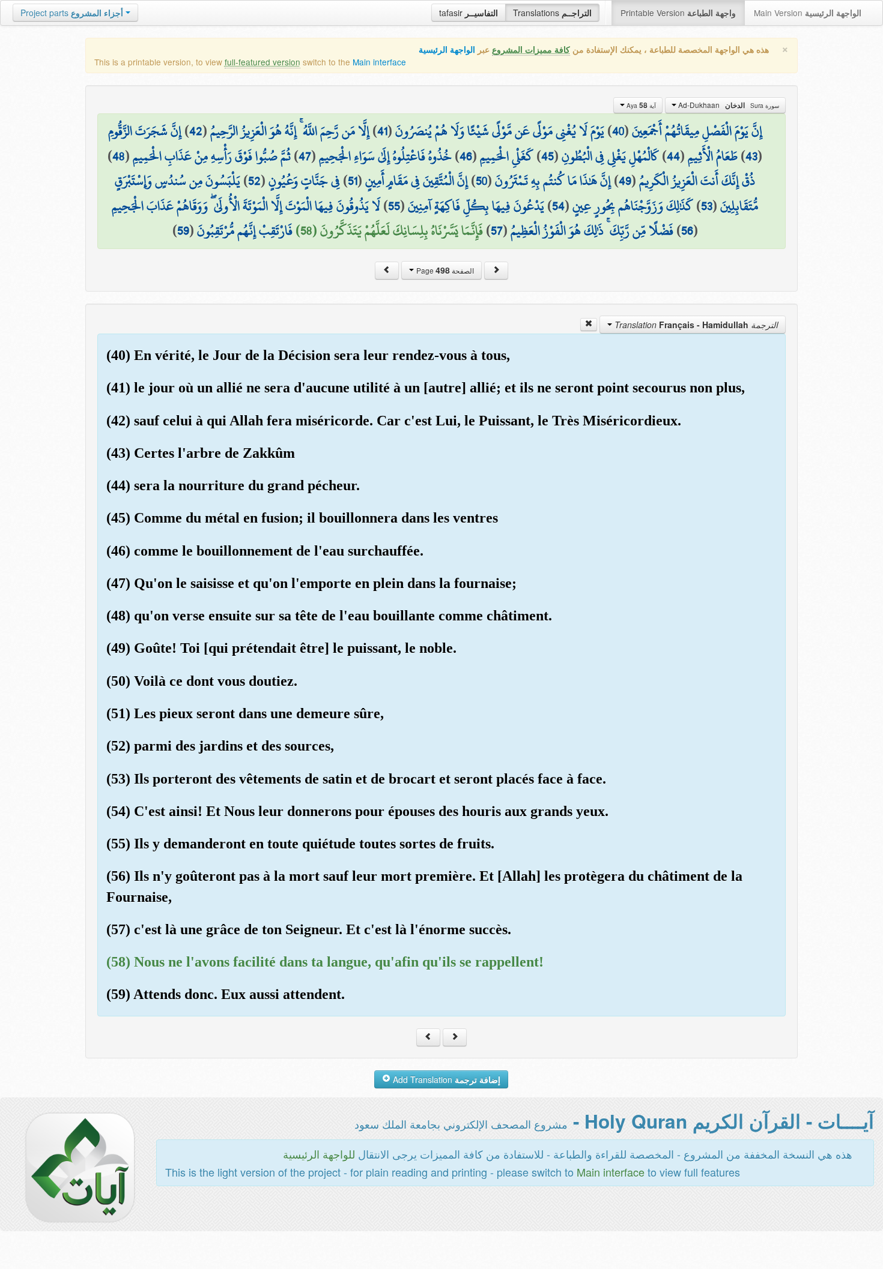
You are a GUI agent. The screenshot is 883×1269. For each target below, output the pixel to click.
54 (558, 206)
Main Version (807, 13)
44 (673, 156)
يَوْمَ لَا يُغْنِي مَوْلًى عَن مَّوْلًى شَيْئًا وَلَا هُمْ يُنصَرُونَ (499, 131)
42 (195, 131)
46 (466, 156)
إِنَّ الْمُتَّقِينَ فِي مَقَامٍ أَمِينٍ (416, 180)
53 (706, 206)
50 (481, 180)
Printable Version (678, 13)
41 (382, 131)
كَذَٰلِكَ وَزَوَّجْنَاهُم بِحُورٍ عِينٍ (632, 206)
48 (118, 156)
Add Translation (445, 1079)
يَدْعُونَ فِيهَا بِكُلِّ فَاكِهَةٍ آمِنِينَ (476, 206)
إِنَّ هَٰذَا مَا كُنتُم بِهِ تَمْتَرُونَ (553, 180)
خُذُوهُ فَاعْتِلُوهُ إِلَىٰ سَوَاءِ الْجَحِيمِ (385, 156)
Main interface (379, 62)
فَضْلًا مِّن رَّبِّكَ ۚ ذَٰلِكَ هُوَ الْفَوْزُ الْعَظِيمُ (592, 230)
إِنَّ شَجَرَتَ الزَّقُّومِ (144, 131)
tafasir (468, 13)
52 (254, 180)
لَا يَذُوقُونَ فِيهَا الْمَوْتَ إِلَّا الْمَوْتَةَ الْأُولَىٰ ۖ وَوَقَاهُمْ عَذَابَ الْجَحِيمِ (246, 206)
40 (618, 131)
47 (305, 156)
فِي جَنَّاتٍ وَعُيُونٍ (304, 180)
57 (497, 230)
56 (687, 230)
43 (751, 156)
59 (183, 230)
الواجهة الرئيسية (447, 49)
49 (625, 180)
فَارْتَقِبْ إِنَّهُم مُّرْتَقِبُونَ (245, 230)
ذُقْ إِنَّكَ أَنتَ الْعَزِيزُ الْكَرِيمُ (697, 180)
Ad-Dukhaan (727, 105)
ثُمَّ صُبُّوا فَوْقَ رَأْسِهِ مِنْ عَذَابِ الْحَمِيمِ (212, 156)
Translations (552, 13)
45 (547, 156)
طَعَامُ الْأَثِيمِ (713, 156)
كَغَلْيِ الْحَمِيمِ (506, 156)
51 (352, 180)
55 (394, 206)
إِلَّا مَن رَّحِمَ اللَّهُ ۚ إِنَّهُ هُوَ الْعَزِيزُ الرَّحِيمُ (289, 131)
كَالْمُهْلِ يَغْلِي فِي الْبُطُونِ (610, 156)
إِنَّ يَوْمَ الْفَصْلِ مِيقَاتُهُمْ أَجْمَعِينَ (697, 131)
